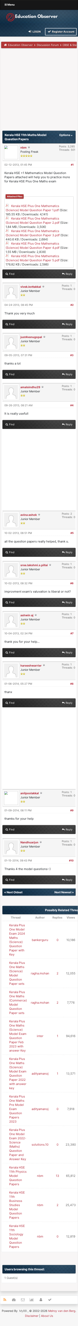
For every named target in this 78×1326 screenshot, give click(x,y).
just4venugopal (31, 337)
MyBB (23, 1310)
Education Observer (20, 45)
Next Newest (62, 892)
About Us (47, 1315)
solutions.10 (40, 1144)
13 (57, 1176)
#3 (72, 355)
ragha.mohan (40, 973)
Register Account (62, 31)
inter (40, 1036)
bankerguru (40, 940)
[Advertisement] (39, 90)
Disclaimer (31, 1315)
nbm (23, 147)
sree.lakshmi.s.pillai (34, 565)
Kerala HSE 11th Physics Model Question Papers (18, 1176)
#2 (72, 304)
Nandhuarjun (29, 842)
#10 (71, 860)
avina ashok (28, 514)
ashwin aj (26, 615)
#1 (72, 164)
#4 (72, 405)
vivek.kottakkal (30, 286)
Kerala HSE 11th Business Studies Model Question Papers (17, 1205)
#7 (72, 633)
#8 (72, 683)
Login (36, 31)
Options (65, 135)
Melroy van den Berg (61, 1310)
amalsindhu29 (30, 387)
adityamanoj (40, 1073)
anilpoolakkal (29, 793)
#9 (72, 810)
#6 (72, 583)
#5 (72, 533)
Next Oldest (14, 892)
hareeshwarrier (31, 665)
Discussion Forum (48, 45)
